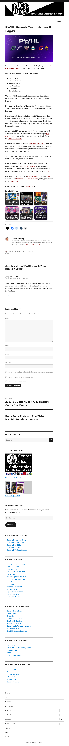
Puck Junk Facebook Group (16, 540)
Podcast (49, 176)
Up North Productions (15, 592)
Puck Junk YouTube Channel (17, 550)
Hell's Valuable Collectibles (16, 572)
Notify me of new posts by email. (16, 381)
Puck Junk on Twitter (14, 547)
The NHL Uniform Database (17, 631)
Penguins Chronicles (14, 618)
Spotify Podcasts (13, 682)
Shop (7, 697)
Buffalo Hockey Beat (14, 611)
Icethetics (10, 616)
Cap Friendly (11, 613)
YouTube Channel (32, 179)
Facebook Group (32, 176)
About (7, 732)
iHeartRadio (11, 677)
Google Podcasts (13, 674)
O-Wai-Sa (10, 582)
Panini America (12, 650)
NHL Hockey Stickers (12, 496)
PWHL (7, 253)
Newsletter (19, 179)
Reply (7, 296)
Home (7, 693)
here (48, 171)
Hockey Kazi (11, 574)
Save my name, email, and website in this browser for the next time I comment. (30, 372)
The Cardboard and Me (15, 587)
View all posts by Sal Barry (32, 244)
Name (8, 345)
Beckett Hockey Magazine (16, 564)
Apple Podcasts (12, 672)
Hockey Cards (10, 710)
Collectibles (9, 715)
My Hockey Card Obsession (16, 577)
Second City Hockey (14, 623)
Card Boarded (12, 569)
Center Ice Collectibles (13, 477)
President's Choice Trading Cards (19, 648)
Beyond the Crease (13, 567)
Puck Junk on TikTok (14, 545)
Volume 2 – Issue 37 (28, 166)
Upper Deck (11, 645)
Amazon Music (12, 669)
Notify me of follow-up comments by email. (20, 377)
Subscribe (10, 525)
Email (8, 354)
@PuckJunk (29, 186)
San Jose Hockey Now (14, 621)
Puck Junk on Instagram (15, 542)
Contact (8, 737)
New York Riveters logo (37, 144)
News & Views (10, 724)
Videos (7, 728)
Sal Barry (10, 251)
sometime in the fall (15, 139)
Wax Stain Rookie (13, 597)
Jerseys (29, 251)
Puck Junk (10, 584)
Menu (59, 21)
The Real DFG (12, 589)
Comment (9, 318)
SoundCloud (11, 679)
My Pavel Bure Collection (16, 579)
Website (8, 363)
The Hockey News (13, 628)
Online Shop (14, 181)
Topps (9, 653)
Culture (8, 719)
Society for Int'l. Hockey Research (19, 626)
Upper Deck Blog (13, 594)
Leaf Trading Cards (13, 655)
